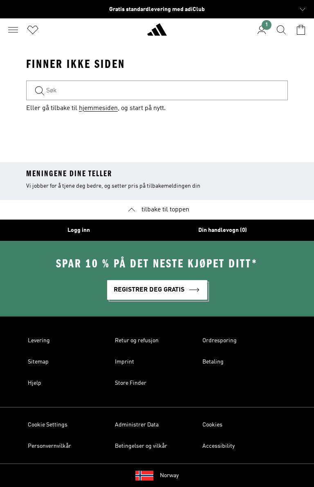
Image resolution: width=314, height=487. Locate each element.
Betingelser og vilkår (141, 446)
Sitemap (38, 362)
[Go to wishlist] (33, 30)
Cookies (212, 425)
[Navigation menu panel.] (13, 30)
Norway (169, 475)
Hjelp (34, 383)
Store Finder (130, 383)
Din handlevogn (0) (222, 230)
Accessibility (218, 446)
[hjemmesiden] (157, 33)
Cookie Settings (47, 425)
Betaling (213, 362)
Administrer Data (137, 425)
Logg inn (78, 230)
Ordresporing (219, 340)
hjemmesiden (98, 108)
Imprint (124, 362)
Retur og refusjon (137, 340)
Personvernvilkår (49, 446)
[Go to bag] (301, 30)
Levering (39, 340)
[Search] (281, 30)
